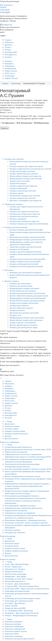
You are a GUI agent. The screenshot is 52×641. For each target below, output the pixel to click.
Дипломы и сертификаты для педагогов (25, 200)
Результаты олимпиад (13, 636)
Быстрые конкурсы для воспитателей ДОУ (26, 229)
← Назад (8, 421)
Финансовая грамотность (15, 581)
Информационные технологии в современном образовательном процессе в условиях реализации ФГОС (28, 455)
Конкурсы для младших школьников (24, 303)
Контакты (8, 57)
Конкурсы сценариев (18, 218)
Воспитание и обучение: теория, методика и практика (26, 522)
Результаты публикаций (14, 626)
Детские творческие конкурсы (21, 308)
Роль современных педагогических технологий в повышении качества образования (24, 460)
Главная (8, 40)
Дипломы (8, 44)
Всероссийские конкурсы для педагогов (25, 176)
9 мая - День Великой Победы (17, 564)
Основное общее (12, 428)
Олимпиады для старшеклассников (19, 601)
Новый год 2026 (11, 605)
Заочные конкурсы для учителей (22, 198)
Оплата (8, 47)
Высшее (8, 436)
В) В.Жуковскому (41, 123)
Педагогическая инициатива (16, 452)
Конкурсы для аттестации (20, 181)
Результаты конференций (15, 629)
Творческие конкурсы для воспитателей (25, 247)
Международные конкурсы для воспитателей (27, 239)
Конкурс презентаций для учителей (24, 173)
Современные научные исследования (20, 513)
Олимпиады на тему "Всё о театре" (19, 579)
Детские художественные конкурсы (23, 325)
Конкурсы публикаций (18, 188)
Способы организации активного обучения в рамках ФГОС (28, 469)
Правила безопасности (14, 571)
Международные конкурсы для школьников (27, 317)
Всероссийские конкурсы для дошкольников (27, 300)
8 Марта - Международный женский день (21, 615)
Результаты (9, 42)
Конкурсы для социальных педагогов (24, 221)
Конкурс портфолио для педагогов (23, 186)
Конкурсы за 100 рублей (19, 249)
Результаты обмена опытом (16, 631)
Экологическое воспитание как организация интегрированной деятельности (22, 465)
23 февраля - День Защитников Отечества (22, 613)
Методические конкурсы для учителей (25, 195)
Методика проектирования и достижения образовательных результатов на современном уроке (28, 516)
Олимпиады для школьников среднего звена (22, 598)
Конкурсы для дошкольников (21, 286)
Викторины (9, 63)
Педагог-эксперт (11, 78)
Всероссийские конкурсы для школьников (26, 320)
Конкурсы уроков (16, 193)
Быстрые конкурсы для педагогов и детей (26, 166)
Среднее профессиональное (16, 433)
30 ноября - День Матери (15, 603)
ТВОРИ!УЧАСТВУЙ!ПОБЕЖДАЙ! (5, 9)
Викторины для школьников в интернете (25, 272)
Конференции (10, 68)
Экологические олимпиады (15, 574)
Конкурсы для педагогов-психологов (24, 211)
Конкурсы (8, 61)
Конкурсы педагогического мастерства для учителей (30, 168)
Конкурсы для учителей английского (24, 216)
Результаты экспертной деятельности (19, 638)
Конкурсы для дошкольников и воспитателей (27, 293)
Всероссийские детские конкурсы (23, 290)
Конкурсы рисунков (17, 310)
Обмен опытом (11, 71)
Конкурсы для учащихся (19, 305)
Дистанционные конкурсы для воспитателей (27, 237)
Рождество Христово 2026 (15, 608)
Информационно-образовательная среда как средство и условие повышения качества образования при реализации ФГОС (27, 486)
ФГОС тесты (10, 73)
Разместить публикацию (9, 442)
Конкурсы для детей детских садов (23, 327)
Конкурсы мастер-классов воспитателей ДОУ (27, 259)
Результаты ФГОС (12, 633)
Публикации (9, 66)
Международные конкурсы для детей (24, 288)
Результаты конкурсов (13, 621)
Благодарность (11, 54)
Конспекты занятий (12, 530)
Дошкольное (10, 424)
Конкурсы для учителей (14, 159)
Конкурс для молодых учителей (22, 171)
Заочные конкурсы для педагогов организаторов (29, 223)
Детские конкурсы (12, 281)
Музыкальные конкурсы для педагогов (25, 214)
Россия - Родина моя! (13, 566)
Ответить (4, 128)
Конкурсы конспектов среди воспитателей (26, 266)
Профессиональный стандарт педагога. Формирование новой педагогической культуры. (27, 492)
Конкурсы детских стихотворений (23, 322)
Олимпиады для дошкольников (17, 591)
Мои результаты (6, 5)
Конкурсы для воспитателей (16, 227)
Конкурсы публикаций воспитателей (24, 264)
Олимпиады (9, 75)
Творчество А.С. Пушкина (15, 569)
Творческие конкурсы (18, 183)
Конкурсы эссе (15, 315)
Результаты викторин (13, 624)
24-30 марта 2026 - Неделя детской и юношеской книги (27, 588)
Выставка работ (11, 52)
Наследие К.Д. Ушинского (15, 532)
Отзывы (8, 49)
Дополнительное (11, 438)
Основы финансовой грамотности (18, 447)
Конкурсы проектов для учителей (23, 190)
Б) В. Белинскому (24, 123)
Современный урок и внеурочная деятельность (24, 508)
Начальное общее (12, 426)
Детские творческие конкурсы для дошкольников (29, 295)
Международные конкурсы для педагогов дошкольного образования (26, 243)
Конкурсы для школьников (20, 283)
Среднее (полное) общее (15, 431)
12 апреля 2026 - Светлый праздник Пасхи (22, 586)
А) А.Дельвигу (8, 123)
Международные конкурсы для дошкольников (28, 298)
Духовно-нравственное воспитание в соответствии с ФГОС (28, 449)
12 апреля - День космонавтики (17, 583)
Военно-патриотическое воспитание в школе (22, 476)
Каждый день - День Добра (15, 576)
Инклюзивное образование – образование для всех (25, 520)
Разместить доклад (7, 536)
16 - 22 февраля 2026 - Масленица (19, 610)
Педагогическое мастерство (16, 510)
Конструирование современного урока (20, 505)
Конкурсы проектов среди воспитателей (25, 251)
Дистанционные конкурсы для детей (24, 312)
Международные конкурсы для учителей (26, 178)
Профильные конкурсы (14, 204)
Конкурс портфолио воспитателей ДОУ (25, 261)
